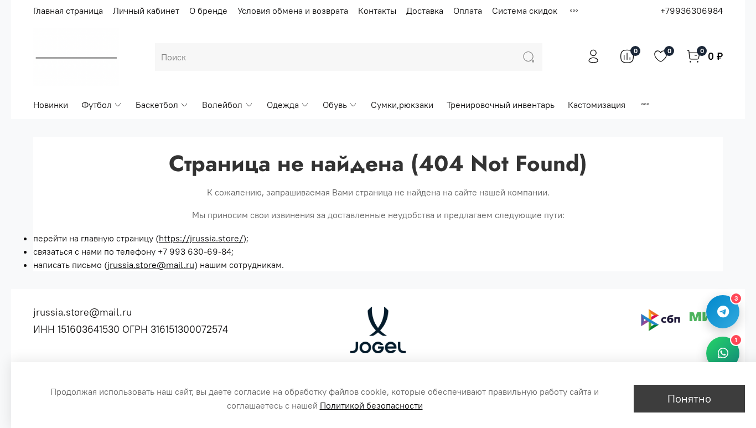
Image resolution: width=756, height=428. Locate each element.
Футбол (96, 104)
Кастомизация (596, 104)
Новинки (50, 104)
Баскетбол (157, 104)
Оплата (467, 10)
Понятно (689, 398)
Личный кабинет (146, 10)
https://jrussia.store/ (201, 238)
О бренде (208, 10)
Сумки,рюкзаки (402, 104)
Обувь (335, 104)
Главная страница (68, 10)
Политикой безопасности (371, 405)
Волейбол (222, 104)
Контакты (377, 10)
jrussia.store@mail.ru (150, 264)
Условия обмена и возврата (292, 10)
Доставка (424, 10)
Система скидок (524, 10)
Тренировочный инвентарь (501, 104)
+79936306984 (691, 10)
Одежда (283, 104)
